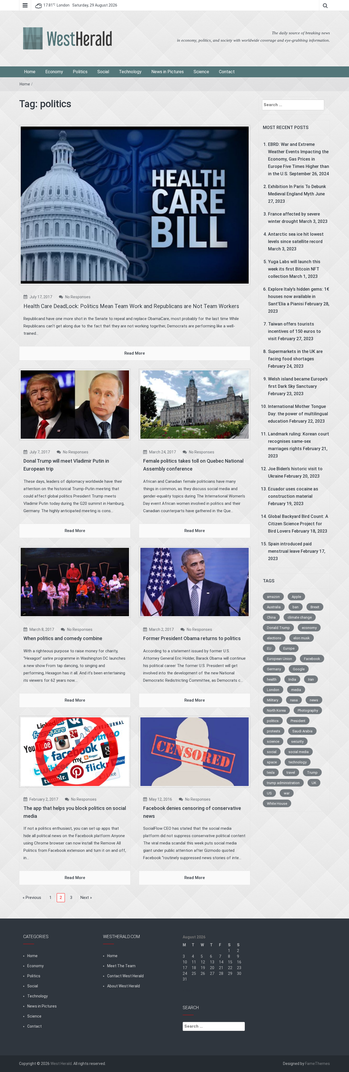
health (271, 679)
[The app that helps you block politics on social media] (75, 751)
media (296, 690)
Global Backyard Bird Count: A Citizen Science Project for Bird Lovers (298, 524)
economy (309, 628)
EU (269, 648)
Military (272, 700)
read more (134, 353)
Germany (274, 669)
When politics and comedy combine (62, 638)
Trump (312, 772)
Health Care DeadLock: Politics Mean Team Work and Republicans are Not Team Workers (131, 306)
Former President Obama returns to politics (192, 638)
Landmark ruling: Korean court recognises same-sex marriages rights (298, 441)
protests (273, 731)
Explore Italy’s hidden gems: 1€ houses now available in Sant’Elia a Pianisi (298, 296)
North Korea (276, 710)
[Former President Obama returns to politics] (194, 581)
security (297, 741)
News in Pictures (167, 71)
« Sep (187, 990)
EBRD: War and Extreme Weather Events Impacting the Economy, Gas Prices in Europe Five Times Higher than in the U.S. (298, 159)
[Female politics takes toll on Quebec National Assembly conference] (194, 404)
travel (291, 772)
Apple (296, 597)
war (287, 793)
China (271, 617)
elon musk (301, 638)
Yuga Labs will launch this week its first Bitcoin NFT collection (294, 269)
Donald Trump (278, 628)
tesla (271, 772)
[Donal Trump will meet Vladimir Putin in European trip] (75, 404)
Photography (308, 710)
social (271, 752)
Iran (311, 679)
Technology (130, 71)
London (273, 690)
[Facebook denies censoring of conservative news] (194, 751)
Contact (227, 71)
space (272, 762)
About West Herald (123, 986)
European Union (279, 659)
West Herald (61, 1063)
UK (314, 783)
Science (201, 71)
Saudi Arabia (302, 731)
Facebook (312, 659)
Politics (80, 71)
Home (29, 71)
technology (297, 762)
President (298, 721)
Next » (86, 897)
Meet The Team (121, 966)
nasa (294, 700)
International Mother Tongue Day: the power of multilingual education (298, 414)
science (273, 741)
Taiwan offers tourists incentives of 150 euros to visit (294, 331)
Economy (54, 71)
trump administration (283, 783)
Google (299, 669)
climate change (300, 617)
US (269, 793)
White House (277, 803)
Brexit (315, 607)
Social (103, 71)
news (314, 700)
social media (298, 752)
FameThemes (317, 1063)
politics (273, 721)
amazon (273, 597)
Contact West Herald (125, 976)
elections (274, 638)
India (292, 679)
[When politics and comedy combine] (75, 581)
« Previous (32, 897)
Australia (274, 607)
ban (296, 607)
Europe (288, 648)
